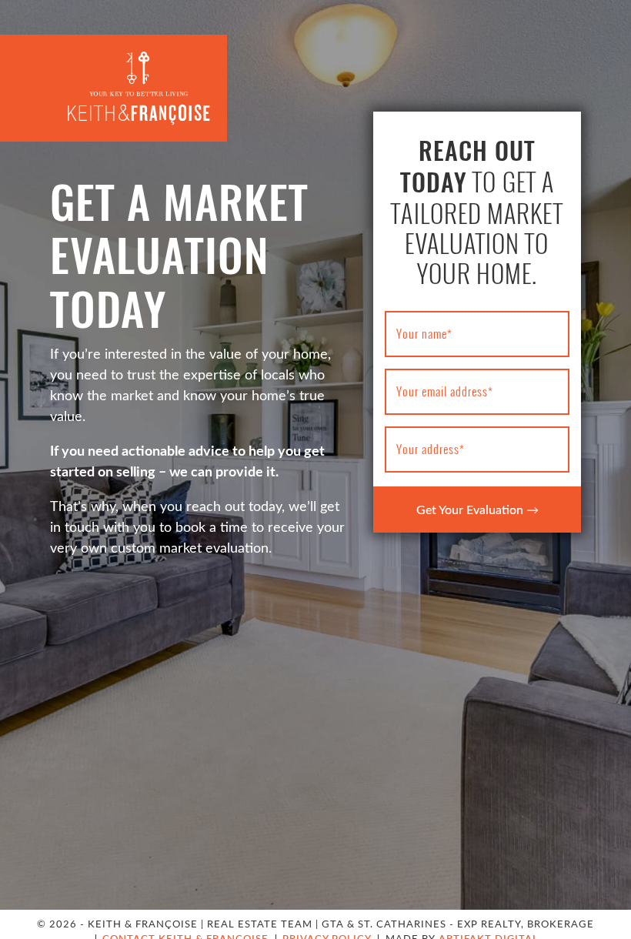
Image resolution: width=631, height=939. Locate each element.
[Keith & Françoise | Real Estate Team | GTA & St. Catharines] (138, 88)
